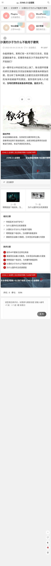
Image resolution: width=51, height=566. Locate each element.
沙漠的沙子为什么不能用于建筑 (19, 229)
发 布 (42, 314)
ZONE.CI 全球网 (26, 3)
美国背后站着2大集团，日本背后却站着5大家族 (25, 237)
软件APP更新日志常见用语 (17, 252)
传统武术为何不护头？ (15, 222)
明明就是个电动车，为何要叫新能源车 (21, 233)
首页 (5, 8)
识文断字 (14, 8)
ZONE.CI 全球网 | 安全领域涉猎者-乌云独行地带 (19, 152)
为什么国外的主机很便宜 (16, 226)
